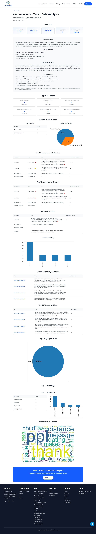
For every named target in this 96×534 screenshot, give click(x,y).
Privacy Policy (67, 500)
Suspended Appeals (39, 513)
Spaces (21, 498)
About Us (66, 493)
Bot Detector (37, 500)
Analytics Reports (38, 505)
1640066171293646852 (19, 293)
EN (74, 4)
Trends (68, 4)
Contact (66, 496)
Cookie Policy (67, 502)
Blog (63, 4)
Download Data (42, 4)
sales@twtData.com (86, 491)
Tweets (21, 493)
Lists (20, 496)
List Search (37, 511)
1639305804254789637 (19, 299)
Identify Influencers (39, 493)
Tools (51, 4)
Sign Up (88, 4)
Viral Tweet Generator (40, 502)
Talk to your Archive (39, 498)
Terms (65, 498)
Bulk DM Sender (38, 519)
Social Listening (38, 524)
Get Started (48, 478)
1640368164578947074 (19, 280)
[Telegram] (92, 524)
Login (80, 4)
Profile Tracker (38, 521)
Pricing (58, 4)
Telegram (83, 493)
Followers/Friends (24, 491)
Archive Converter (39, 496)
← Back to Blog (16, 11)
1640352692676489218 (19, 286)
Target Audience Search (40, 491)
